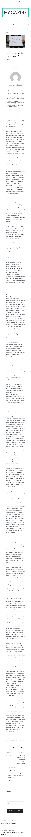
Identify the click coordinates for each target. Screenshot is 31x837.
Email (9, 797)
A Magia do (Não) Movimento (10, 755)
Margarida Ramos (20, 62)
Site (8, 803)
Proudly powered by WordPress (9, 832)
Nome (9, 791)
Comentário (10, 780)
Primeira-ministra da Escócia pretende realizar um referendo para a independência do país (21, 759)
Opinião (8, 50)
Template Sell (4, 834)
